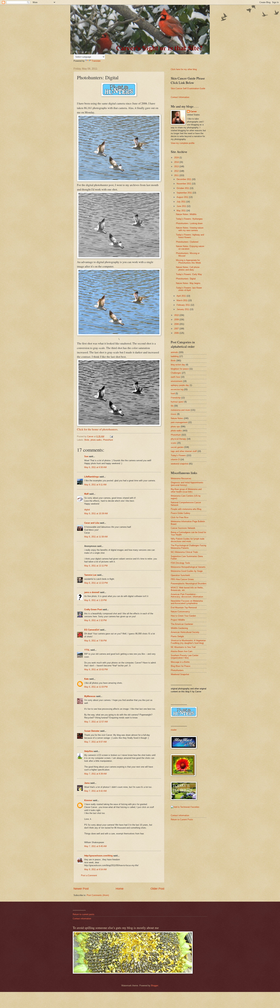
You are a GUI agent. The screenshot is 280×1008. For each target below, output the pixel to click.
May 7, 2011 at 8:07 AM (95, 742)
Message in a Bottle (180, 662)
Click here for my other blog (184, 69)
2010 (176, 315)
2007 (176, 328)
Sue (86, 456)
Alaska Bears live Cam (181, 651)
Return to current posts (83, 914)
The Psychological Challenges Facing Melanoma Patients (188, 546)
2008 (176, 324)
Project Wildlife (178, 620)
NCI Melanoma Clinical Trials (184, 552)
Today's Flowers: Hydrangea (189, 219)
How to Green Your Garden (183, 616)
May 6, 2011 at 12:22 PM (96, 583)
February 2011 (184, 305)
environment (176, 381)
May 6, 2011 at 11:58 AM (96, 536)
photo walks (96, 440)
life (172, 406)
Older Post (157, 888)
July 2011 (181, 201)
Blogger (154, 985)
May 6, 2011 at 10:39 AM (96, 513)
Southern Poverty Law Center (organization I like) (184, 656)
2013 (176, 166)
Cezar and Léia (91, 523)
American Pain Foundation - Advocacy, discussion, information (187, 595)
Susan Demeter (91, 731)
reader (174, 730)
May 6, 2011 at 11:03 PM (96, 687)
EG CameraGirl (91, 630)
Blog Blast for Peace (180, 666)
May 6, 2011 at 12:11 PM (96, 565)
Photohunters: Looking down (189, 223)
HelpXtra (88, 751)
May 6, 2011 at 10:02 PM (96, 669)
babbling (175, 356)
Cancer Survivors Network (183, 528)
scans (173, 443)
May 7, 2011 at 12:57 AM (96, 721)
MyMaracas (89, 696)
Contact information (180, 815)
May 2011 (181, 210)
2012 (176, 171)
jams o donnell (91, 592)
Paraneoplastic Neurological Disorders (188, 583)
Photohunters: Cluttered (187, 242)
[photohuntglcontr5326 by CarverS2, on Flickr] (119, 425)
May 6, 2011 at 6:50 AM (95, 467)
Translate (96, 61)
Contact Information (180, 97)
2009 (176, 319)
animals (174, 352)
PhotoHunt (108, 440)
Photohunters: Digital (186, 278)
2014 (176, 162)
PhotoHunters (177, 670)
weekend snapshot (179, 463)
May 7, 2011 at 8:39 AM (95, 774)
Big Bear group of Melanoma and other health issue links (186, 490)
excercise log (177, 389)
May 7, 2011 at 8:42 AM (95, 791)
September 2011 (184, 193)
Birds (86, 440)
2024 (176, 157)
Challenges (176, 373)
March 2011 (182, 300)
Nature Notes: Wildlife (186, 214)
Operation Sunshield (180, 575)
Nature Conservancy (180, 611)
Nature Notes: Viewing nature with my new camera (189, 229)
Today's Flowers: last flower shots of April (189, 289)
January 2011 (183, 309)
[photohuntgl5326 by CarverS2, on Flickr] (119, 180)
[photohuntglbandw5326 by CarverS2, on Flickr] (119, 257)
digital (87, 509)
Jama (87, 783)
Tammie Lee (90, 575)
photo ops (175, 426)
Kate (86, 679)
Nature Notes (177, 418)
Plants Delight (177, 636)
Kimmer (88, 800)
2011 (176, 175)
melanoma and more (180, 410)
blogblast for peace (180, 369)
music (173, 414)
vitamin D (175, 459)
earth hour (175, 377)
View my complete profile (182, 143)
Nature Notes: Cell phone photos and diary (187, 268)
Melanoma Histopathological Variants (188, 567)
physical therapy (178, 439)
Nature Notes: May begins (188, 283)
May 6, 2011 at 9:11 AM (95, 484)
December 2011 (184, 179)
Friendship (176, 397)
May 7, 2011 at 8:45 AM (95, 846)
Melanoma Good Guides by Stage (187, 571)
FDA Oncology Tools (180, 563)
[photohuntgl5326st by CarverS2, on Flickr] (119, 334)
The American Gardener (182, 624)
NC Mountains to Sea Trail (183, 647)
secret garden (177, 447)
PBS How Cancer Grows (182, 579)
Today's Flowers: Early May (189, 274)
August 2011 (183, 197)
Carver (193, 111)
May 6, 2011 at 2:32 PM (95, 620)
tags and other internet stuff (184, 451)
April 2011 (182, 296)
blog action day (178, 364)
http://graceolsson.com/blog (98, 855)
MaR (86, 494)
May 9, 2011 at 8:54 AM (95, 869)
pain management (179, 422)
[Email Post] (111, 436)
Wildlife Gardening (179, 628)
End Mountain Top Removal (184, 607)
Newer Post (81, 888)
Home (119, 888)
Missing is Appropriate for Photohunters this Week (188, 261)
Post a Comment (89, 875)
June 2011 (182, 206)
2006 (176, 333)
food (173, 393)
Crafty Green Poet (93, 609)
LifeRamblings (91, 476)
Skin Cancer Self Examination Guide (188, 88)
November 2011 (184, 183)
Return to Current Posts (182, 819)
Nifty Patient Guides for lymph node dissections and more (187, 540)
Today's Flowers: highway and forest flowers (190, 236)
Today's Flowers (178, 455)
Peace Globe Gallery (180, 513)
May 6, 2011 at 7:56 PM (95, 640)
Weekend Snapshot (180, 674)
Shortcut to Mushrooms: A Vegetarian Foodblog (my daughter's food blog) (188, 641)
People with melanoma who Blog (186, 509)
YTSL (87, 650)
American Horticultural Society (185, 632)
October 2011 (183, 188)
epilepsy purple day (180, 385)
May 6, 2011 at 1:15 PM (95, 600)
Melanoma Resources (181, 478)
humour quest (177, 402)
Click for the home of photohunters (97, 429)
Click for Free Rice (179, 517)
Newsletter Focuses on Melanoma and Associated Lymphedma (187, 602)
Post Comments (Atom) (98, 895)
